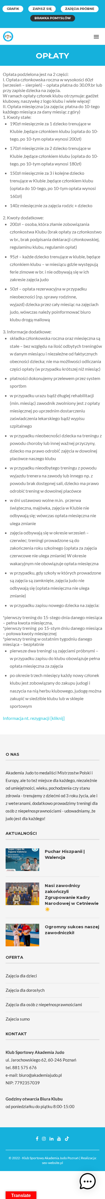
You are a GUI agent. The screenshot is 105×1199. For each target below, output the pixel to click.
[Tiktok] (67, 1138)
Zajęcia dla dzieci (21, 975)
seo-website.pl (52, 1163)
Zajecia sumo (18, 1018)
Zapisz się (42, 9)
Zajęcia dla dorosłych (25, 990)
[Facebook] (37, 1138)
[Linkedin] (51, 1138)
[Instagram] (44, 1138)
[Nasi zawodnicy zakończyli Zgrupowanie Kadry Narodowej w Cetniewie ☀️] (22, 894)
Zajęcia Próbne (79, 9)
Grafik (13, 9)
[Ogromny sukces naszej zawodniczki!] (22, 935)
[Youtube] (59, 1138)
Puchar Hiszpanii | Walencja (65, 854)
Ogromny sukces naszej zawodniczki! (72, 929)
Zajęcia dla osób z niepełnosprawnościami (44, 1004)
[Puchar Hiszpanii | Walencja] (22, 859)
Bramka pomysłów (52, 18)
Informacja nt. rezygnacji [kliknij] (34, 718)
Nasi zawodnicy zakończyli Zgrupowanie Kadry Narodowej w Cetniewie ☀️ (72, 897)
